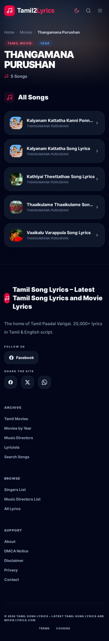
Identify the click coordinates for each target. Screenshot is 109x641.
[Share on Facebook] (10, 382)
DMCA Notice (16, 551)
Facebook (25, 357)
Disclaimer (14, 560)
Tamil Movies (16, 418)
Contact (11, 579)
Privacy (11, 570)
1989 (44, 43)
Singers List (15, 489)
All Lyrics (12, 508)
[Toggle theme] (76, 10)
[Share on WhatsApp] (44, 382)
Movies (26, 32)
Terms (44, 628)
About (9, 541)
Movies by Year (17, 428)
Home (9, 32)
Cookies (63, 628)
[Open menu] (100, 10)
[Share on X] (27, 382)
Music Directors (18, 437)
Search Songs (16, 456)
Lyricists (12, 447)
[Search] (88, 10)
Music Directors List (22, 499)
